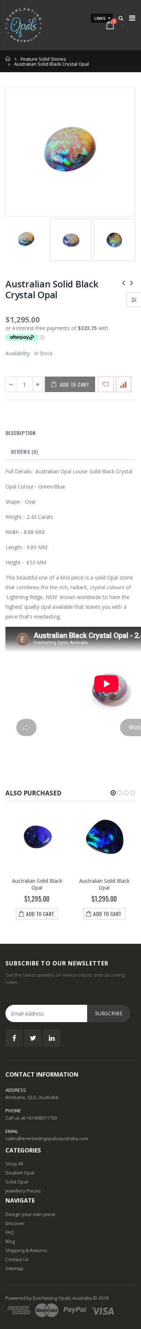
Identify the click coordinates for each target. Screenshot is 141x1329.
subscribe (109, 1013)
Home (8, 58)
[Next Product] (132, 282)
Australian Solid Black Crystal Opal (51, 289)
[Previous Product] (124, 282)
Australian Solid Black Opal (37, 884)
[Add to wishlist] (106, 384)
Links (100, 18)
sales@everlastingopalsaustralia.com (46, 1138)
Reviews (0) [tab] (24, 451)
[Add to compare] (123, 384)
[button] (113, 793)
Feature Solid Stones (43, 59)
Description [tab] (20, 433)
